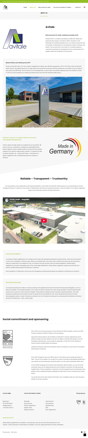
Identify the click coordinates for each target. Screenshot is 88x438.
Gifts (47, 407)
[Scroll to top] (85, 434)
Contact (78, 7)
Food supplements (51, 409)
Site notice (14, 432)
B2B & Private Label (44, 7)
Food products (50, 401)
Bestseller (27, 401)
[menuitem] (26, 7)
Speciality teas (50, 405)
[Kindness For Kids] (8, 339)
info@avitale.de (7, 405)
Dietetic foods (28, 407)
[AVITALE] (5, 7)
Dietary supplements (30, 405)
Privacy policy (6, 432)
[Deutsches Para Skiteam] (8, 361)
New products (28, 403)
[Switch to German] (83, 7)
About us (33, 7)
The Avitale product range (62, 7)
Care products (50, 403)
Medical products (29, 409)
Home (25, 7)
